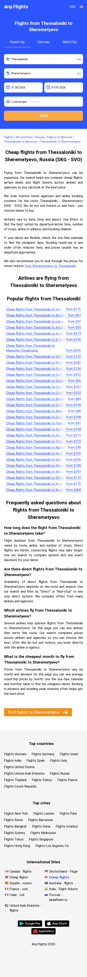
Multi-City (70, 42)
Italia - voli (17, 895)
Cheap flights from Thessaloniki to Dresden (37, 417)
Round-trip (17, 42)
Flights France (67, 780)
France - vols (19, 889)
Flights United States (19, 767)
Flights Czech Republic (20, 786)
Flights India (12, 760)
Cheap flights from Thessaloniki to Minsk (35, 472)
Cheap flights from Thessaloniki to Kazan (35, 435)
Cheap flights (19, 877)
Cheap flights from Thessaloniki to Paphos (36, 423)
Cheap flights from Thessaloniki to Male (34, 460)
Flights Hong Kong (17, 846)
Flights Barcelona (40, 820)
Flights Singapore (41, 839)
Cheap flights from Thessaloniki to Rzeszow (37, 369)
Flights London (43, 813)
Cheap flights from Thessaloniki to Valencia (37, 309)
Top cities (41, 803)
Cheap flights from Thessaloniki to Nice (34, 453)
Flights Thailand (15, 780)
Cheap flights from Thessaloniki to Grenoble (37, 393)
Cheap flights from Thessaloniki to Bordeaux (37, 315)
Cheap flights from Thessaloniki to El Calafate (38, 340)
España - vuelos (21, 883)
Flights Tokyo (13, 839)
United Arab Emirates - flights (25, 908)
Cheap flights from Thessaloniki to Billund (35, 478)
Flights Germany (43, 754)
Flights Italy (58, 760)
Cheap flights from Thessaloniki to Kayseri (36, 429)
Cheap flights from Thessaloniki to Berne (35, 490)
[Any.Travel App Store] (57, 926)
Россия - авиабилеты (58, 897)
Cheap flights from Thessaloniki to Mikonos (37, 357)
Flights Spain (36, 760)
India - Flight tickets (63, 889)
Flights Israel (69, 754)
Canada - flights (21, 871)
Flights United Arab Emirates (24, 773)
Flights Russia (59, 773)
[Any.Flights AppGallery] (43, 933)
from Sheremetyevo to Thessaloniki (50, 266)
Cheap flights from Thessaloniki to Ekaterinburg (39, 363)
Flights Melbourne (43, 833)
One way (43, 42)
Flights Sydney (14, 833)
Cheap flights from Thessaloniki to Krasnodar (38, 484)
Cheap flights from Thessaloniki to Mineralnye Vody (42, 466)
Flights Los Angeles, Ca (52, 846)
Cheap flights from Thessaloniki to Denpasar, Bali (40, 375)
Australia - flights (61, 883)
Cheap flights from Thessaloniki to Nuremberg (38, 447)
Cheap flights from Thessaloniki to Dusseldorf (38, 381)
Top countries (41, 743)
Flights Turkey (42, 780)
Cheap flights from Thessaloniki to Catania (36, 387)
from (73, 309)
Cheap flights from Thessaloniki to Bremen (36, 399)
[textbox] (43, 59)
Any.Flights (16, 6)
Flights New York (16, 813)
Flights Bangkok (15, 826)
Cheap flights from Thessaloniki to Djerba (35, 405)
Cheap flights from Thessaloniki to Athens (36, 327)
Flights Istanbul (67, 826)
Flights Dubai (41, 826)
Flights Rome (13, 820)
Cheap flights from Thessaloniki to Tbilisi (35, 441)
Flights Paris (68, 813)
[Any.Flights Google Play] (30, 926)
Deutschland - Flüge (63, 871)
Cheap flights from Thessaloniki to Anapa (35, 333)
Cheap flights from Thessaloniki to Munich (36, 411)
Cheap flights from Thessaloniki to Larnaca (36, 321)
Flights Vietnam (15, 754)
